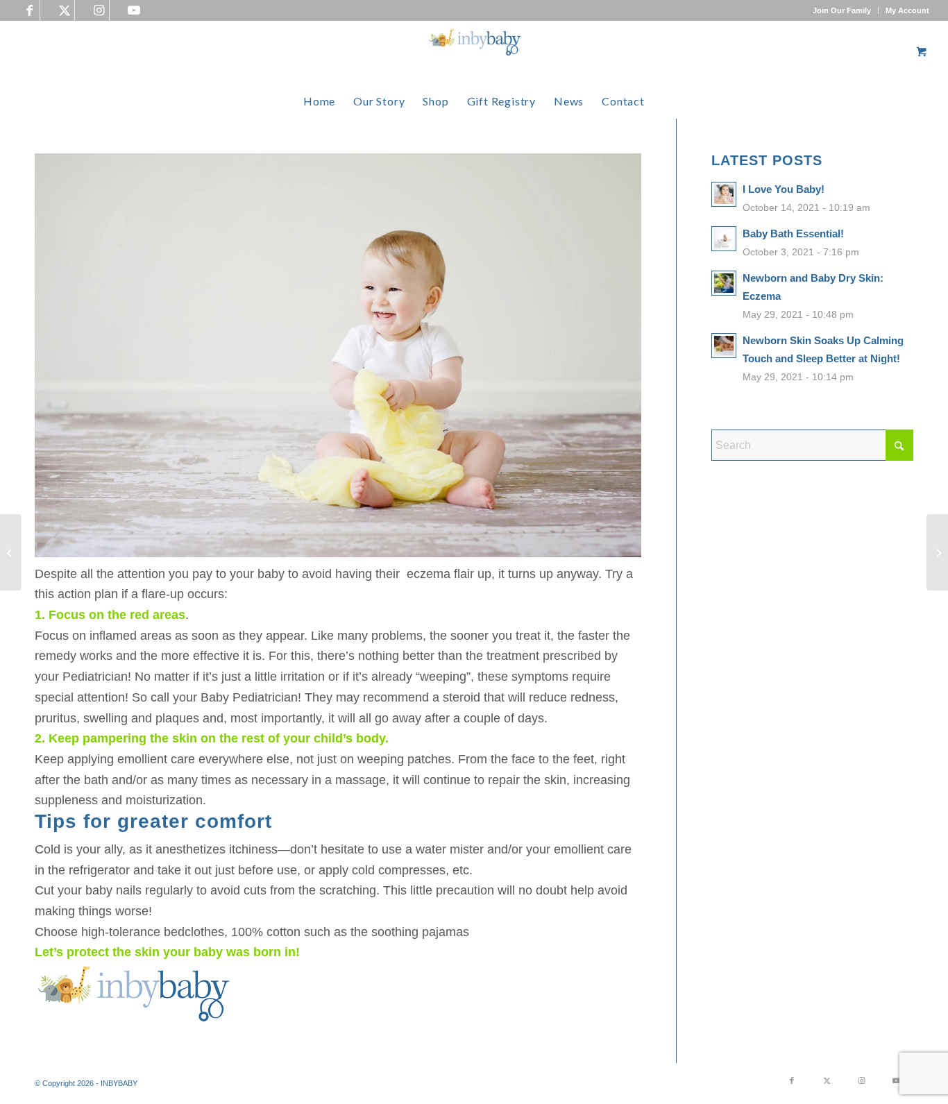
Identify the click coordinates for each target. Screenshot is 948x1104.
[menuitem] (842, 10)
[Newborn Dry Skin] (937, 552)
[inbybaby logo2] (474, 52)
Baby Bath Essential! (793, 233)
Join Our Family (842, 10)
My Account (907, 10)
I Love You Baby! (783, 189)
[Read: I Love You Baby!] (723, 194)
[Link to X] (64, 10)
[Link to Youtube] (134, 10)
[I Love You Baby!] (11, 552)
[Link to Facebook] (29, 10)
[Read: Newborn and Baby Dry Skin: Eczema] (723, 283)
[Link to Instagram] (99, 10)
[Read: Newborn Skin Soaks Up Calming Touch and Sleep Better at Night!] (723, 345)
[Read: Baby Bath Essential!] (723, 238)
